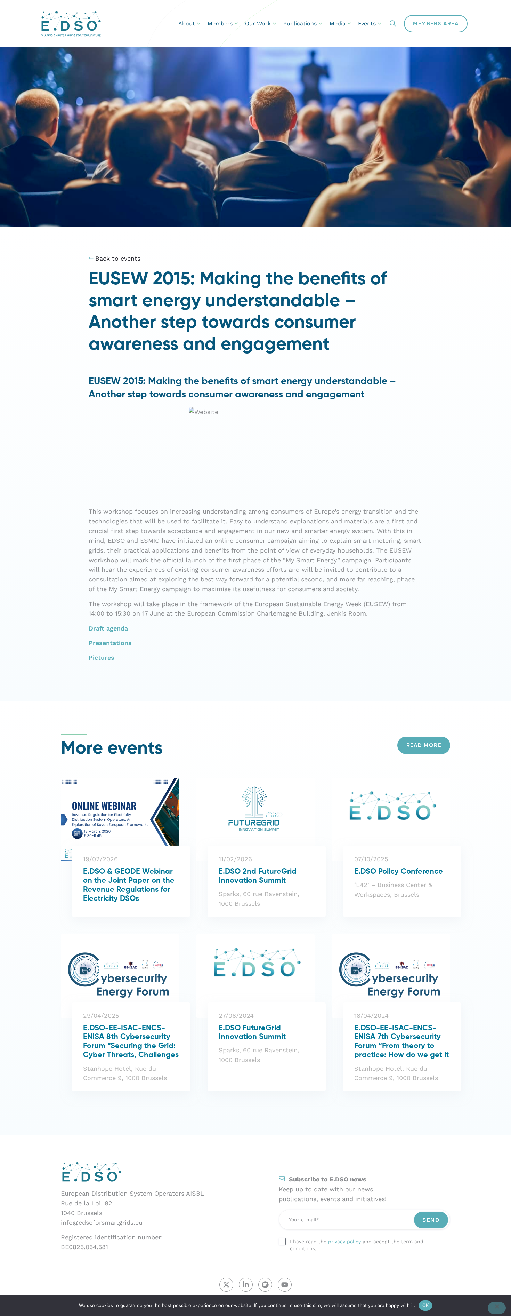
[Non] (497, 1308)
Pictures (101, 657)
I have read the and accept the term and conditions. (356, 1245)
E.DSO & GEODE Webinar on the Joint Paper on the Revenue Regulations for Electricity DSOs (129, 885)
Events (367, 23)
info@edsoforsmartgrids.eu (102, 1222)
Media (338, 23)
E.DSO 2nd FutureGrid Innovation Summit (258, 876)
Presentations (110, 643)
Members (220, 23)
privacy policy (344, 1241)
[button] (392, 24)
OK (425, 1305)
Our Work (258, 23)
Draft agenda (108, 628)
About (186, 23)
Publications (300, 23)
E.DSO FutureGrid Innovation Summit (252, 1032)
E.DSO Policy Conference (398, 871)
